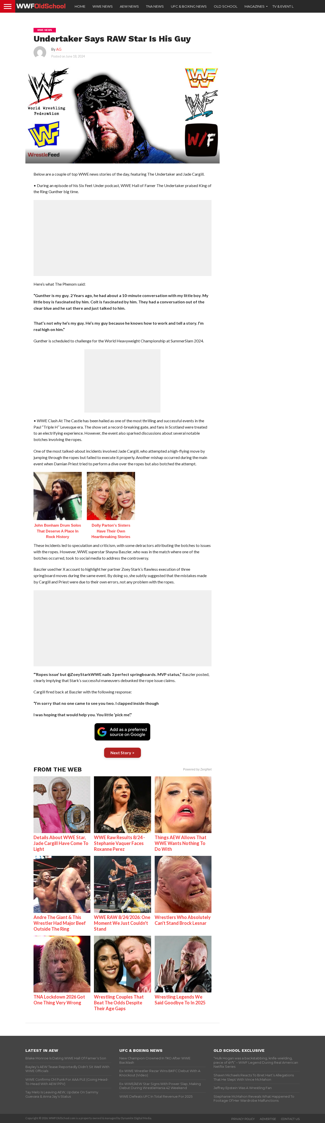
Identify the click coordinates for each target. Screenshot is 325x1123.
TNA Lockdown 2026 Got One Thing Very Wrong (59, 999)
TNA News (155, 6)
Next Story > (122, 752)
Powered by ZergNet (197, 769)
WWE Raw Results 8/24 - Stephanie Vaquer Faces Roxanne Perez (119, 843)
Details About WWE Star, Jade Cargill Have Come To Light (61, 843)
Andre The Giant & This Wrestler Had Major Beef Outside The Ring (60, 923)
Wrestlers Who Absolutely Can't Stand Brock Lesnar (183, 920)
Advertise (268, 1119)
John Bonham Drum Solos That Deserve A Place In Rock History (57, 531)
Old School (225, 6)
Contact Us (290, 1119)
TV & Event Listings (289, 6)
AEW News (129, 6)
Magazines (255, 6)
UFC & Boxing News (189, 6)
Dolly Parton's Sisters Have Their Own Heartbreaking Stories (110, 531)
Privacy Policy (243, 1119)
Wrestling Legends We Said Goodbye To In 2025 (180, 999)
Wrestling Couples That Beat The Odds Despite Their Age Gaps (119, 1002)
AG (58, 49)
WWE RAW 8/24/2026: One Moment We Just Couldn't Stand (122, 923)
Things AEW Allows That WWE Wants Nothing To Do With (180, 843)
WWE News (102, 6)
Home (80, 6)
